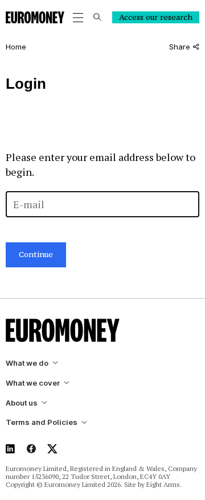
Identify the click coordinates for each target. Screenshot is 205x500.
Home (16, 47)
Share (179, 47)
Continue (36, 254)
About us (22, 403)
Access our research (155, 17)
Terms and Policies (41, 422)
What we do (27, 363)
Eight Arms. (164, 484)
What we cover (33, 383)
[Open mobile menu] (78, 18)
